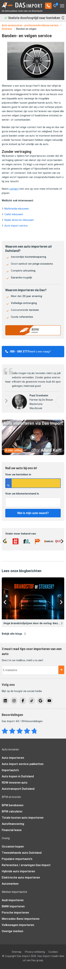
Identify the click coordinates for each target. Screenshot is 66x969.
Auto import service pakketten (22, 765)
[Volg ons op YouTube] (49, 702)
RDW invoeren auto (14, 784)
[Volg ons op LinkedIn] (5, 702)
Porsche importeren (15, 914)
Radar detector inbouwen (19, 220)
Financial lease (12, 831)
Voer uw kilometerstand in (22, 495)
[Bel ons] (48, 6)
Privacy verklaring (35, 953)
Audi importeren (13, 901)
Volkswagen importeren (18, 926)
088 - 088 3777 (19, 351)
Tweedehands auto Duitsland (22, 854)
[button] (55, 402)
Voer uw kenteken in (18, 476)
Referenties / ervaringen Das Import (26, 866)
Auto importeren (13, 759)
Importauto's (10, 771)
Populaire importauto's (17, 860)
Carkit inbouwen (13, 214)
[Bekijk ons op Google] (40, 702)
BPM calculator (12, 813)
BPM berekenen (12, 806)
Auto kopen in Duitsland (18, 777)
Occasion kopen (13, 848)
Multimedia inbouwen (16, 208)
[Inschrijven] (61, 671)
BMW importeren (13, 907)
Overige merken (12, 932)
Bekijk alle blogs (12, 635)
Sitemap (16, 953)
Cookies (53, 953)
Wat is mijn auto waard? (33, 514)
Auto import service (16, 225)
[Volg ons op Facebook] (22, 702)
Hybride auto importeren (18, 872)
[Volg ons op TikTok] (31, 702)
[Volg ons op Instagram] (14, 702)
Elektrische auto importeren (21, 879)
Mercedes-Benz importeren (20, 920)
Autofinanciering (13, 825)
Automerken (10, 885)
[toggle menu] (62, 4)
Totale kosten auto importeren (22, 819)
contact (14, 188)
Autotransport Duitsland (18, 790)
